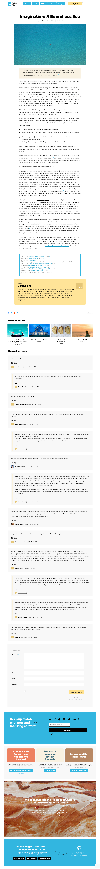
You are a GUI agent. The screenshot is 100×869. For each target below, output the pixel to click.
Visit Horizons (50, 771)
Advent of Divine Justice (36, 270)
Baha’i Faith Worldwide (81, 855)
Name (14, 673)
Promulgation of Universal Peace (37, 267)
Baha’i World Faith (33, 258)
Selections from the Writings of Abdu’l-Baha (40, 263)
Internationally (21, 773)
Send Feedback (31, 858)
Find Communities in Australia (20, 771)
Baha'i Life (54, 21)
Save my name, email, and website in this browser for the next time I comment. (44, 691)
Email (14, 678)
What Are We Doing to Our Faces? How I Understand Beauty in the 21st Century (17, 341)
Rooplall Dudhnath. (20, 404)
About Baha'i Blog (19, 858)
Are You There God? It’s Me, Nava (82, 339)
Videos (43, 4)
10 (29, 228)
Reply (15, 363)
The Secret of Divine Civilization (37, 256)
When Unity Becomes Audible (39, 339)
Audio (35, 4)
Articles (52, 4)
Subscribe (67, 730)
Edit (12, 363)
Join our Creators (44, 858)
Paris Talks (32, 260)
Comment (15, 655)
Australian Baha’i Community (79, 854)
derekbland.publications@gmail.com (57, 246)
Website (14, 684)
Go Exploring (75, 4)
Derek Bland (62, 21)
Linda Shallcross (20, 466)
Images (61, 4)
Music (27, 4)
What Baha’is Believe (79, 771)
